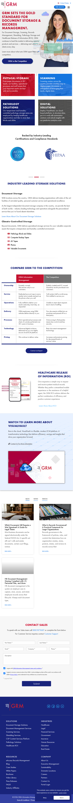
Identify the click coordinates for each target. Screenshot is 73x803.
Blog (8, 764)
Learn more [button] (63, 793)
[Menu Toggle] (69, 7)
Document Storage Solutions (17, 725)
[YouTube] (62, 706)
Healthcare (45, 725)
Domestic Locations (48, 770)
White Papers (11, 770)
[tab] (27, 499)
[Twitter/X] (48, 706)
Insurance (44, 738)
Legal (43, 728)
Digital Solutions (48, 105)
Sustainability (46, 767)
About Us (44, 760)
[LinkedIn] (57, 706)
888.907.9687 (38, 630)
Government (45, 735)
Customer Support (51, 633)
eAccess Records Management (18, 760)
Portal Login (45, 784)
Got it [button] (61, 798)
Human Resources (47, 742)
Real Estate (45, 749)
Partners (44, 777)
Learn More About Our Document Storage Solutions (21, 216)
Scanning (47, 78)
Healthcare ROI (12, 745)
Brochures (9, 774)
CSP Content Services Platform (17, 738)
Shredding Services (13, 735)
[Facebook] (53, 706)
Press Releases (11, 781)
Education (45, 745)
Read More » (8, 551)
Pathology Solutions (11, 105)
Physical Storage (16, 78)
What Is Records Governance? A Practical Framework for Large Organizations (54, 527)
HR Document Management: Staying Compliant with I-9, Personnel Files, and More (16, 581)
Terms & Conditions (23, 800)
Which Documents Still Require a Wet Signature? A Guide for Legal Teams (18, 527)
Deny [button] (44, 798)
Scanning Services (13, 731)
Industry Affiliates (12, 788)
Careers (44, 774)
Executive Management (50, 764)
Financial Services (47, 731)
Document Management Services (18, 728)
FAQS (8, 784)
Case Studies (11, 767)
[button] (36, 467)
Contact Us (45, 781)
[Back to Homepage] (14, 706)
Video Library (11, 777)
